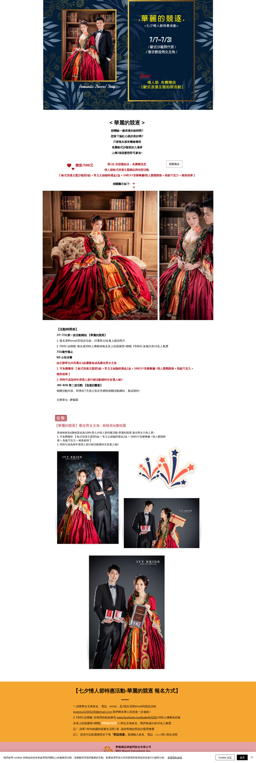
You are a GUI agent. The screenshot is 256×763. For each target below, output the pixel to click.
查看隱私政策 (175, 757)
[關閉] (252, 757)
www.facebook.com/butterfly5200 (137, 717)
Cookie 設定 (225, 757)
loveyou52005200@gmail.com (93, 712)
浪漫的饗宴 (93, 385)
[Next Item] (207, 255)
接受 (242, 757)
